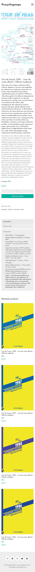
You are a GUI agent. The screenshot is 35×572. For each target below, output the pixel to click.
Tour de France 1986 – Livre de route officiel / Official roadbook (17, 533)
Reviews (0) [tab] (7, 221)
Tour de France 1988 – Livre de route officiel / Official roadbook (17, 347)
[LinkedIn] (27, 553)
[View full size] (4, 15)
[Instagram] (17, 553)
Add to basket (18, 191)
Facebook (4, 204)
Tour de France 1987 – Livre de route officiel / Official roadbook (17, 409)
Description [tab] (7, 216)
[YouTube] (22, 553)
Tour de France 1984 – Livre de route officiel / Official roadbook (17, 471)
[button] (32, 4)
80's (9, 176)
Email (22, 204)
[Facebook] (12, 553)
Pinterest (16, 204)
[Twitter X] (8, 553)
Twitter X (10, 204)
